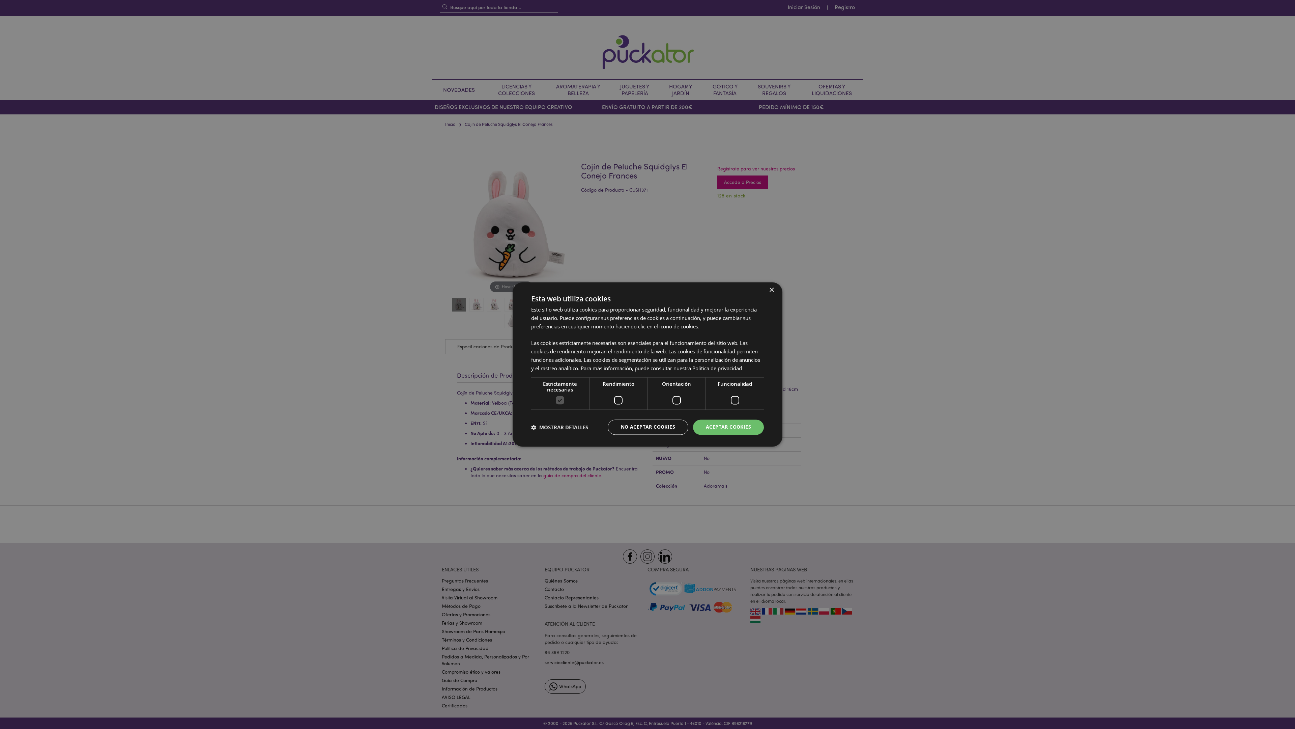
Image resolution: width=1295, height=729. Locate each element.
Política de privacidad (717, 368)
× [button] (771, 290)
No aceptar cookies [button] (648, 427)
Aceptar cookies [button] (728, 427)
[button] (559, 427)
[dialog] (647, 364)
